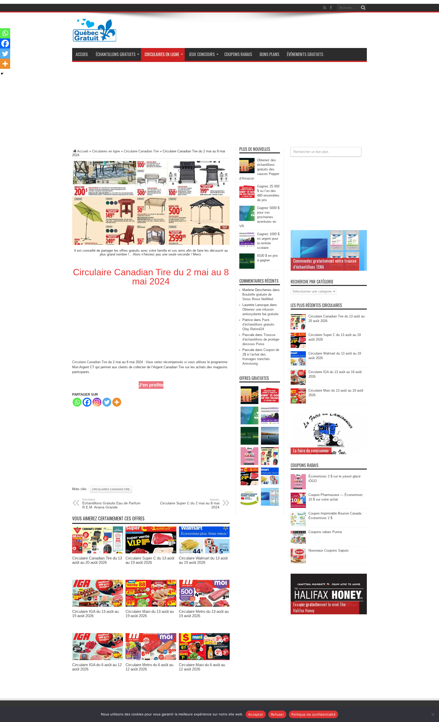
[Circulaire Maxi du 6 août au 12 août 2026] (204, 659)
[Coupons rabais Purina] (298, 544)
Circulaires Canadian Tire (111, 489)
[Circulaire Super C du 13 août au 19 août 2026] (151, 552)
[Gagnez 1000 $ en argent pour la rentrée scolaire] (247, 246)
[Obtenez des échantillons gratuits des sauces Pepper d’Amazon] (247, 172)
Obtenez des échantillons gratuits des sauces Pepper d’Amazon (259, 169)
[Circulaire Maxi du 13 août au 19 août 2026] (151, 605)
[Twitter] (106, 402)
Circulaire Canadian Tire (141, 151)
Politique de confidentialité (313, 714)
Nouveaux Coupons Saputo (328, 550)
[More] (116, 402)
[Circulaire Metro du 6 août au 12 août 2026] (151, 659)
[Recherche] (363, 7)
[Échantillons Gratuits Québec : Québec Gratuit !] (94, 38)
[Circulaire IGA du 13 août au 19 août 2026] (97, 605)
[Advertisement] (219, 106)
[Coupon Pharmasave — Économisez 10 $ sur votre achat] (298, 507)
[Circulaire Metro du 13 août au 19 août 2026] (204, 605)
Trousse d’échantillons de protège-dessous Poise (261, 339)
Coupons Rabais (238, 54)
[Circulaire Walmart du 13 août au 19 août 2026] (204, 552)
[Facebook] (87, 402)
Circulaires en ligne (162, 54)
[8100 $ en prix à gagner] (247, 267)
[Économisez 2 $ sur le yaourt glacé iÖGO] (298, 488)
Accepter (255, 714)
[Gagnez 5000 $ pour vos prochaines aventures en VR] (247, 220)
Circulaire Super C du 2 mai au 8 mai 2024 (190, 503)
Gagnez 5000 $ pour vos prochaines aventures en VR (259, 217)
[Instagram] (96, 402)
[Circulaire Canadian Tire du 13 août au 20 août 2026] (97, 552)
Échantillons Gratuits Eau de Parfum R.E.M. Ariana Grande (111, 503)
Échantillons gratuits (115, 54)
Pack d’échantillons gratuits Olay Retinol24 (258, 324)
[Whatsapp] (77, 402)
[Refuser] (432, 714)
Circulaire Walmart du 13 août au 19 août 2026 (203, 560)
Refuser (277, 714)
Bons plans (269, 54)
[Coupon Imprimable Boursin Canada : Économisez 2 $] (298, 525)
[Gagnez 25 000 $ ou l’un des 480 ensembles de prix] (247, 198)
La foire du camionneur (311, 450)
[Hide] (2, 74)
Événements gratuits (305, 54)
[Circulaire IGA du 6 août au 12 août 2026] (97, 659)
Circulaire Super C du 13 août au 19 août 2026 (150, 560)
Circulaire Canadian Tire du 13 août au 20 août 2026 (97, 560)
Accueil (82, 54)
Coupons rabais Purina (325, 532)
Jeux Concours (202, 54)
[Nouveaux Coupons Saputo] (298, 562)
